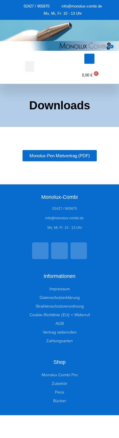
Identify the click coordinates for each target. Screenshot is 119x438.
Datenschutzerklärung (60, 297)
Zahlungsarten (59, 340)
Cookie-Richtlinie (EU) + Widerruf (59, 314)
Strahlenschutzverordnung (60, 306)
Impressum (59, 289)
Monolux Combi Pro (60, 375)
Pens (59, 392)
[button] (29, 66)
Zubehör (59, 383)
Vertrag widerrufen (60, 332)
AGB (59, 323)
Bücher (59, 400)
